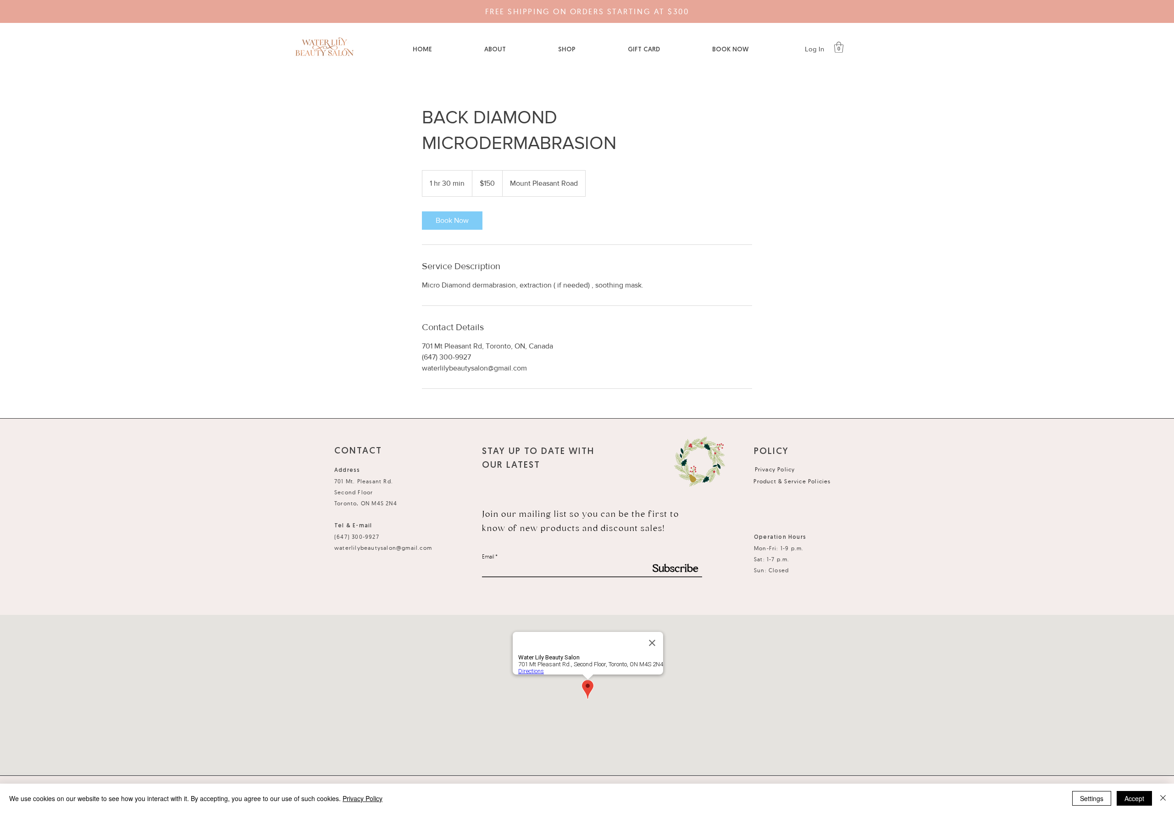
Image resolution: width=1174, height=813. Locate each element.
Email (488, 556)
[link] (452, 220)
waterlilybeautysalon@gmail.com (383, 547)
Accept (1134, 798)
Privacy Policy (362, 798)
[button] (838, 47)
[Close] (1162, 798)
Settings (1091, 798)
